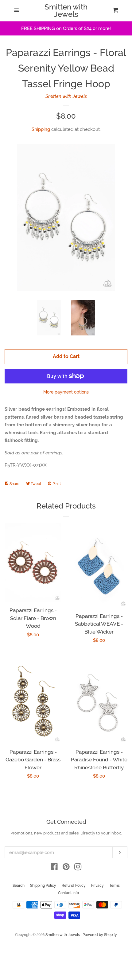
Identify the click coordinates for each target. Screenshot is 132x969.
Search (19, 885)
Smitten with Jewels (66, 10)
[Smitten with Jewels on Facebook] (54, 868)
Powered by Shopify (100, 935)
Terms (114, 885)
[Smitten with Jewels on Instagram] (78, 868)
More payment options (66, 392)
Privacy (97, 885)
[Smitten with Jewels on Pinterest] (66, 868)
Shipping (41, 129)
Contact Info (68, 893)
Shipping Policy (43, 885)
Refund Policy (74, 885)
